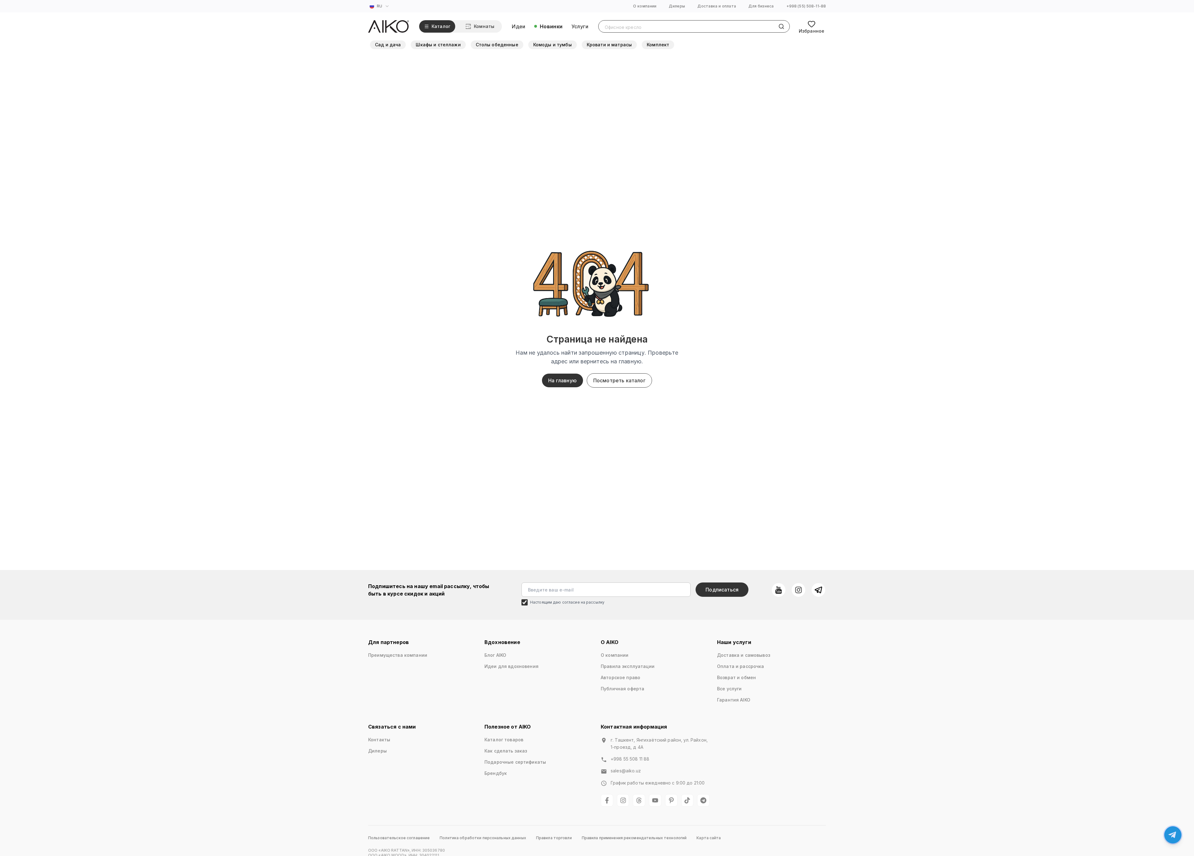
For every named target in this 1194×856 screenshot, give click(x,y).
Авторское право (620, 677)
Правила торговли (554, 837)
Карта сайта (708, 837)
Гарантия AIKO (733, 699)
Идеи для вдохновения (511, 666)
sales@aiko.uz (626, 770)
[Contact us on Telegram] (1173, 835)
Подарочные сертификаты (515, 762)
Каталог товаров (503, 739)
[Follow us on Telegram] (818, 589)
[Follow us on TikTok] (687, 800)
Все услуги (729, 688)
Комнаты (484, 26)
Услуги (580, 26)
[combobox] (380, 6)
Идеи (518, 26)
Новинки (551, 26)
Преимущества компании (397, 655)
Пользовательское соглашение (399, 837)
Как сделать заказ (505, 750)
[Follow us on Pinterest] (671, 800)
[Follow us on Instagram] (798, 589)
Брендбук (495, 773)
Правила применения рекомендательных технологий (634, 837)
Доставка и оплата (716, 6)
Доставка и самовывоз (743, 655)
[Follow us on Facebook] (607, 800)
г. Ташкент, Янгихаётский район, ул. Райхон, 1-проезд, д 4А (659, 743)
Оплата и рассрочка (740, 666)
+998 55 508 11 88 (630, 759)
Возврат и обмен (736, 677)
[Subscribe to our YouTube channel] (778, 589)
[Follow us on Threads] (639, 800)
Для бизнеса (761, 6)
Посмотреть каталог (619, 380)
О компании (644, 6)
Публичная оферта (622, 688)
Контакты (379, 739)
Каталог (441, 26)
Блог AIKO (495, 655)
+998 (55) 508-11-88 (806, 6)
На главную (562, 380)
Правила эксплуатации (628, 666)
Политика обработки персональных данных (483, 837)
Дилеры (677, 6)
